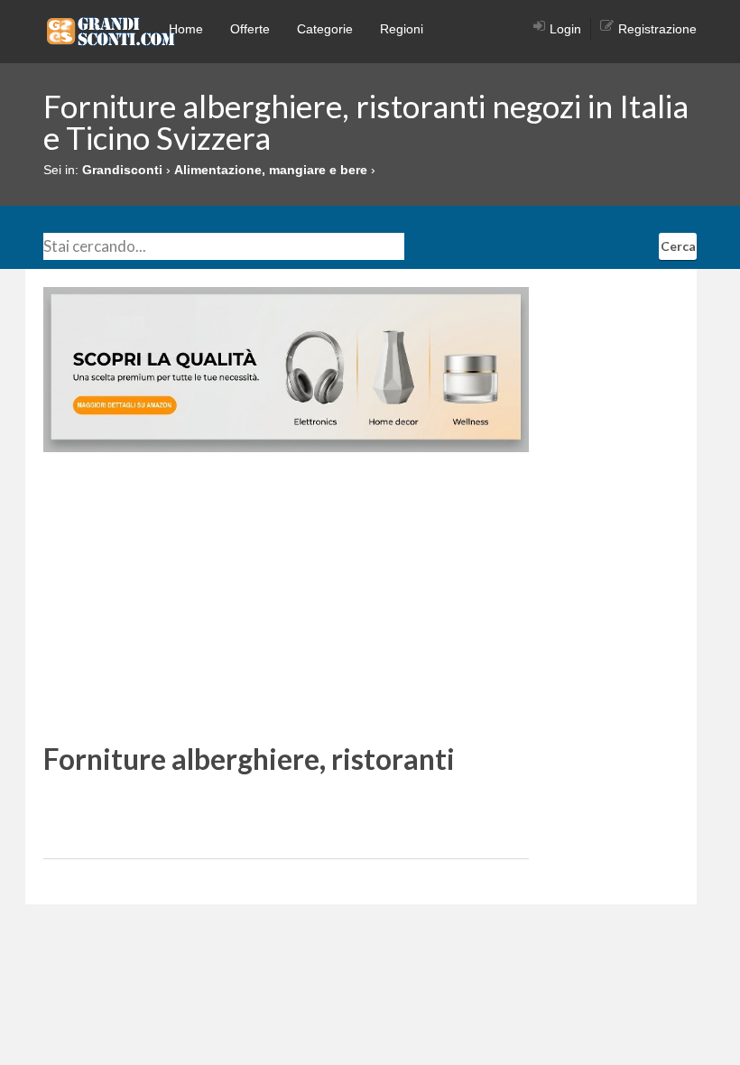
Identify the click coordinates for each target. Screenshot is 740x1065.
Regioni (401, 29)
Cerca (678, 246)
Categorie (325, 29)
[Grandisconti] (111, 30)
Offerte (250, 29)
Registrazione (657, 29)
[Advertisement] (286, 596)
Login (565, 29)
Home (186, 29)
